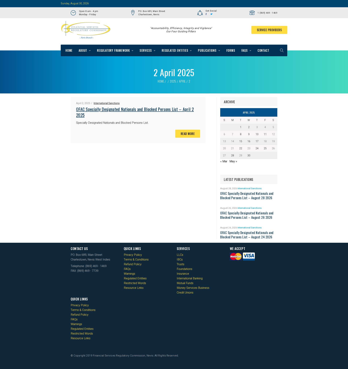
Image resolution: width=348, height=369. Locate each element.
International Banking (190, 278)
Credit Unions (185, 292)
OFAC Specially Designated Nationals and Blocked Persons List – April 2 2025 (135, 112)
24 (257, 148)
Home (68, 50)
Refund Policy (133, 264)
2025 (173, 81)
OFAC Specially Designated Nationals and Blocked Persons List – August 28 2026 (247, 195)
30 (248, 155)
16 (248, 141)
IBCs (180, 259)
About (83, 50)
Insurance (183, 274)
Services (146, 50)
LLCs (180, 255)
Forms (230, 50)
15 (240, 141)
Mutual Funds (185, 283)
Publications (207, 50)
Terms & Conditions (136, 259)
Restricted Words (135, 283)
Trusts (180, 264)
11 (265, 134)
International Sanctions (107, 103)
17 (257, 141)
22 (240, 148)
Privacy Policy (133, 255)
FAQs (244, 50)
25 (265, 148)
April (182, 81)
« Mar (223, 161)
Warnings (129, 274)
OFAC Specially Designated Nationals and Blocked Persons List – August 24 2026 (247, 234)
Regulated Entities (175, 50)
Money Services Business (193, 288)
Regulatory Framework (113, 50)
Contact (263, 50)
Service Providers (269, 30)
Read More (188, 134)
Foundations (184, 269)
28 (232, 155)
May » (233, 161)
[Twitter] (211, 14)
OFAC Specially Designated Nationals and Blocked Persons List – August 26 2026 (247, 215)
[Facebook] (206, 14)
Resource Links (134, 288)
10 (257, 134)
